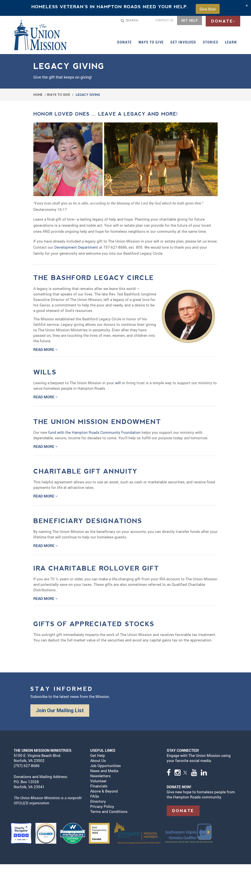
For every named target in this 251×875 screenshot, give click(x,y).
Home (38, 94)
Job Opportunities (105, 765)
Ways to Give (58, 94)
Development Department (76, 247)
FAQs (94, 796)
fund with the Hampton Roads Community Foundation (94, 432)
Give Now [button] (208, 8)
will (118, 382)
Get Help (97, 755)
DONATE (183, 811)
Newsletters (100, 775)
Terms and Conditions (108, 811)
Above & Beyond (104, 791)
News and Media (104, 770)
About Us (98, 760)
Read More (44, 349)
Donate (124, 42)
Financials (98, 786)
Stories (210, 42)
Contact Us (164, 20)
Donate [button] (222, 21)
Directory (98, 801)
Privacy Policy (102, 806)
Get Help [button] (189, 20)
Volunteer (98, 780)
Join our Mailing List (60, 710)
